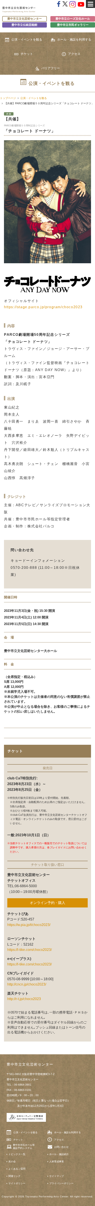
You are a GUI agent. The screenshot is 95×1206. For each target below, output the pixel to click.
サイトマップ (56, 1176)
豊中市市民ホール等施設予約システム (24, 1146)
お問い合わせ (61, 1147)
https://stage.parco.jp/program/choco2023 (43, 307)
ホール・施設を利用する (74, 39)
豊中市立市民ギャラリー (73, 24)
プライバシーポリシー (61, 1183)
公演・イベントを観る (26, 39)
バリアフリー (50, 68)
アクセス (74, 54)
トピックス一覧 (16, 1154)
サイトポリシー (16, 1183)
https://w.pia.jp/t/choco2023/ (28, 925)
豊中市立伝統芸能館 (24, 24)
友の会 (12, 1161)
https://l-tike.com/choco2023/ (29, 950)
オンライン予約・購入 (47, 903)
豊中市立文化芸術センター (24, 18)
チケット (27, 54)
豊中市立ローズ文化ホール (72, 18)
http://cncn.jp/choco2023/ (26, 984)
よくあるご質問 (16, 1168)
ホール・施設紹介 (59, 1154)
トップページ (8, 98)
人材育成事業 (56, 1161)
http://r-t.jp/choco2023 (24, 999)
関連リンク (14, 1176)
